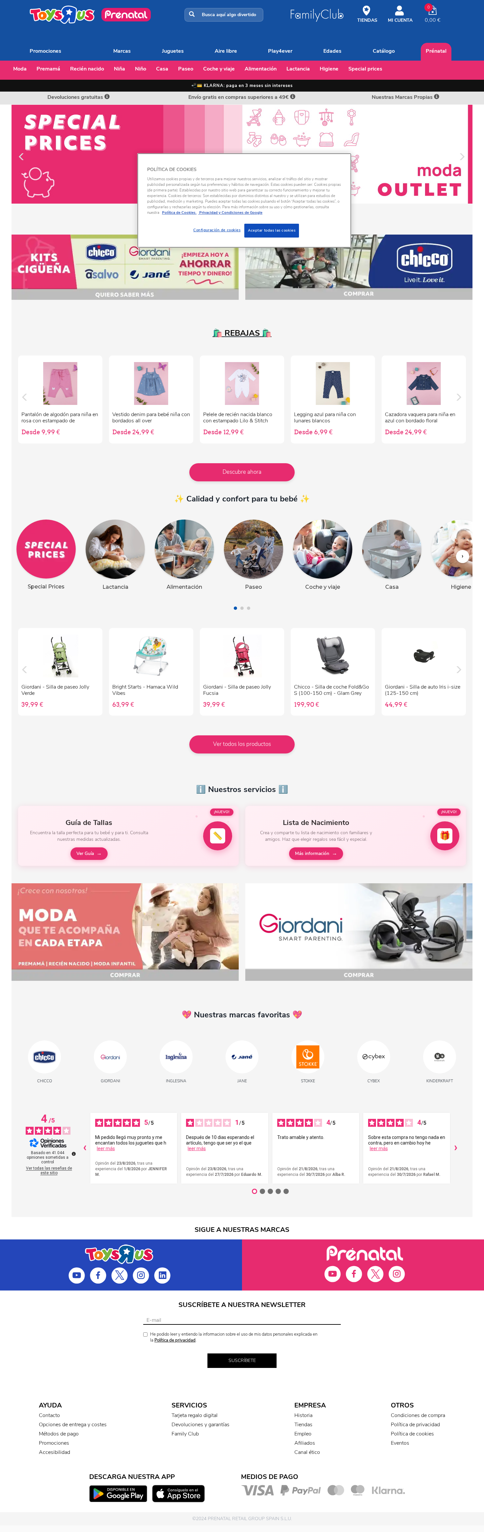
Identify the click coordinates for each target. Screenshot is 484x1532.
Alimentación (261, 68)
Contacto (49, 1415)
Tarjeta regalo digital (195, 1415)
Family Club (185, 1433)
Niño (140, 68)
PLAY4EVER (280, 51)
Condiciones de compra (418, 1415)
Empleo (302, 1433)
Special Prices (365, 68)
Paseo (185, 68)
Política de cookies (412, 1433)
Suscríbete (242, 1360)
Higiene (329, 68)
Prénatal (436, 51)
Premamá (48, 68)
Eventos (400, 1443)
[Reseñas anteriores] (84, 1148)
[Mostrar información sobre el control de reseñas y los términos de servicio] (73, 1153)
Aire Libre (226, 51)
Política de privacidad (175, 1340)
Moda (20, 68)
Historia (303, 1415)
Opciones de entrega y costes (73, 1424)
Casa (162, 68)
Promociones (45, 51)
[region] (244, 200)
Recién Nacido (87, 68)
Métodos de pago (59, 1433)
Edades (332, 51)
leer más (106, 1148)
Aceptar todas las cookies (271, 230)
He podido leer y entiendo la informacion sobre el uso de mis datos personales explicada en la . (233, 1337)
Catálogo (384, 51)
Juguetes (173, 51)
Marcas (122, 51)
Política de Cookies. (179, 212)
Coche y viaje (219, 68)
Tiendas (303, 1424)
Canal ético (307, 1452)
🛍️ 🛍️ (242, 333)
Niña (119, 68)
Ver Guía (85, 853)
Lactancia (298, 68)
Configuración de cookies (217, 230)
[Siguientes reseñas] (455, 1148)
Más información (312, 853)
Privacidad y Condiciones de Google (230, 212)
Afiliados (304, 1443)
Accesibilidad (54, 1452)
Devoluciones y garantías (200, 1424)
